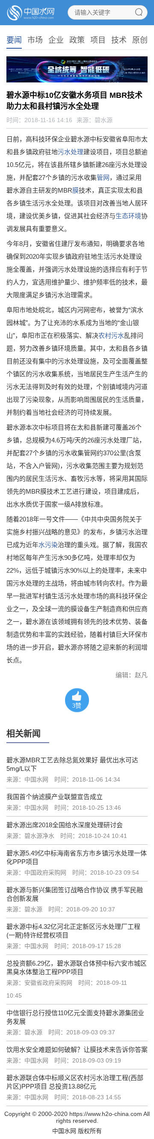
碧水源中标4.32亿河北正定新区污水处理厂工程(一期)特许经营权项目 (73, 931)
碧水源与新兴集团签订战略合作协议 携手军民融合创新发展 (74, 894)
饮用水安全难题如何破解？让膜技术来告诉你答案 (77, 1049)
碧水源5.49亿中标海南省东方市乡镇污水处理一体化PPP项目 (76, 857)
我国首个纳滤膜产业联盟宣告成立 (54, 796)
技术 (119, 40)
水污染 (48, 544)
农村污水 (111, 335)
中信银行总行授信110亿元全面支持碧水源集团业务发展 (75, 1017)
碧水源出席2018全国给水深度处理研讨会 (64, 825)
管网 (103, 177)
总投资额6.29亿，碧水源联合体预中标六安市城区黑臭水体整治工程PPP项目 (76, 967)
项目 (98, 40)
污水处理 (70, 151)
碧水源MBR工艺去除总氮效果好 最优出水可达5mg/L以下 (72, 764)
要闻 (14, 40)
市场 (35, 40)
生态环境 (128, 216)
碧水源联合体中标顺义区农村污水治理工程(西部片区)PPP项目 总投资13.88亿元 (74, 1082)
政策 (77, 40)
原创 (140, 40)
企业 (56, 40)
